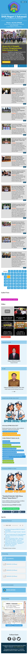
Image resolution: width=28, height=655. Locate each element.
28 (21, 279)
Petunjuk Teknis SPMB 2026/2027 (9, 433)
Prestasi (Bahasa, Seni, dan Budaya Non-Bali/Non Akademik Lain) (12, 456)
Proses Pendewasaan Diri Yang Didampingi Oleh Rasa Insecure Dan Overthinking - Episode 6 (15, 536)
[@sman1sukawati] (19, 640)
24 (8, 279)
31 (8, 282)
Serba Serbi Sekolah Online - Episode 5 (14, 538)
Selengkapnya (6, 62)
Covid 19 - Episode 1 (10, 545)
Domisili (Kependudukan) (8, 460)
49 (25, 287)
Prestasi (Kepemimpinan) (8, 458)
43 (25, 285)
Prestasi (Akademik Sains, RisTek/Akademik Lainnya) (13, 450)
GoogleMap (9, 625)
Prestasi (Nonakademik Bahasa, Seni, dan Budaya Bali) (13, 454)
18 (12, 276)
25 (12, 279)
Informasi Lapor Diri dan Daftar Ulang (10, 431)
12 (15, 274)
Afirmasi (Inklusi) (6, 441)
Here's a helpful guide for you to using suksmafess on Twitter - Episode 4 (14, 540)
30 (5, 282)
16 (5, 276)
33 (15, 282)
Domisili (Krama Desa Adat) (8, 462)
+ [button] (4, 603)
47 (18, 287)
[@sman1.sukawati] (14, 640)
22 (25, 276)
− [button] (4, 605)
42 (21, 285)
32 (12, 282)
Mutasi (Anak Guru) (7, 444)
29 (25, 279)
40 (15, 285)
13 (18, 274)
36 (25, 282)
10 (8, 274)
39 (12, 285)
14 (21, 274)
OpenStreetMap (18, 623)
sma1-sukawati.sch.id (19, 646)
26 (15, 279)
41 (18, 285)
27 (18, 279)
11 (12, 274)
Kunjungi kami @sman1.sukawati (9, 299)
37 (5, 285)
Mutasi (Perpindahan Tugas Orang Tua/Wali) (11, 446)
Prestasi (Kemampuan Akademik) (9, 448)
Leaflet (12, 623)
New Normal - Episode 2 (11, 544)
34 (18, 282)
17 (8, 276)
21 (21, 276)
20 (18, 276)
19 (15, 276)
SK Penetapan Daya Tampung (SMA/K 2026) (11, 435)
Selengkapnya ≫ (6, 337)
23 (5, 279)
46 (15, 287)
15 (25, 274)
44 (8, 287)
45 (12, 287)
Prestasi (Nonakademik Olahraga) (9, 452)
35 (21, 282)
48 (21, 287)
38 (8, 285)
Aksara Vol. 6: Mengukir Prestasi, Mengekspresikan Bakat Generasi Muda (12, 48)
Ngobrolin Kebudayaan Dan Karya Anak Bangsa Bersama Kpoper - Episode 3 (14, 542)
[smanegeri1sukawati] (9, 640)
